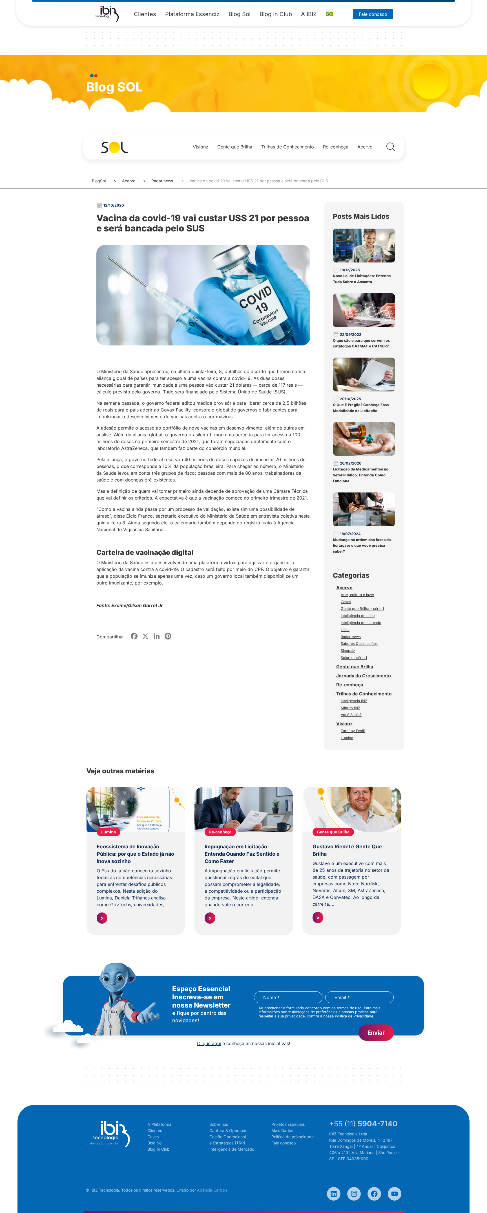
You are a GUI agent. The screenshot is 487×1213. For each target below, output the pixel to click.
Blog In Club (276, 14)
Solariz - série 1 (354, 658)
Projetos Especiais (288, 1124)
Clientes (145, 14)
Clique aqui (209, 1043)
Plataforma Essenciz (192, 14)
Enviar (376, 1032)
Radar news (162, 180)
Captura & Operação (228, 1130)
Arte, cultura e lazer (357, 595)
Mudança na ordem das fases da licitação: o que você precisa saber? (362, 546)
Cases (346, 602)
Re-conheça (335, 146)
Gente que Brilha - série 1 (362, 608)
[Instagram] (354, 1194)
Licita (345, 630)
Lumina (347, 738)
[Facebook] (374, 1194)
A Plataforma (159, 1124)
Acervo (365, 146)
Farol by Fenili (353, 731)
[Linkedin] (333, 1194)
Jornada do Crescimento (363, 675)
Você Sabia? (351, 715)
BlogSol (99, 180)
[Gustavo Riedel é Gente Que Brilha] (351, 809)
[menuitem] (329, 13)
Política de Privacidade (354, 1016)
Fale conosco (373, 14)
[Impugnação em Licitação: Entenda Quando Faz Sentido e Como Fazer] (243, 809)
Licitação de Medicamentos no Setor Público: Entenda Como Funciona (360, 475)
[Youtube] (394, 1194)
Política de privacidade (292, 1136)
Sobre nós (218, 1124)
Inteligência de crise (358, 616)
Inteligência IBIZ (354, 701)
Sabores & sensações (359, 643)
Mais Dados (282, 1130)
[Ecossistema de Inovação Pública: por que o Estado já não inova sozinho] (136, 809)
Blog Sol (240, 14)
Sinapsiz (348, 651)
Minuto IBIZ (350, 708)
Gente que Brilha (234, 146)
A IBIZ (309, 14)
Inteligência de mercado (361, 623)
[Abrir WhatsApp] (472, 1198)
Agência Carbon (212, 1190)
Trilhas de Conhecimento (287, 146)
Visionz (200, 146)
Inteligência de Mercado (231, 1149)
